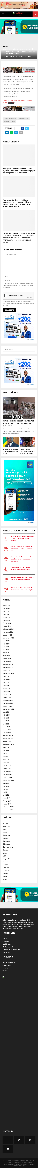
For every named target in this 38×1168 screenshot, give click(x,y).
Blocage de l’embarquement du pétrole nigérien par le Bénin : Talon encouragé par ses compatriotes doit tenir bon (19, 170)
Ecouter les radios (9, 962)
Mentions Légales (8, 947)
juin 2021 (6, 789)
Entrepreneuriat (8, 847)
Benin (5, 832)
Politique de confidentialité (11, 950)
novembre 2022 (8, 739)
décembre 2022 (8, 736)
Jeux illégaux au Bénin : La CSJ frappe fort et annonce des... (20, 568)
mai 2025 (6, 650)
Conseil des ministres (10, 118)
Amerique (6, 826)
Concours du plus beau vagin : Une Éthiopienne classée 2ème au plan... (22, 589)
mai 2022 (6, 756)
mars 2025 (6, 656)
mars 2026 (6, 620)
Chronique (6, 835)
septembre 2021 (8, 780)
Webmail (5, 971)
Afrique (5, 823)
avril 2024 (6, 688)
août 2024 (6, 676)
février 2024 (7, 694)
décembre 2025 (8, 629)
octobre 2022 (7, 742)
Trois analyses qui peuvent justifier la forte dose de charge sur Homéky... (22, 538)
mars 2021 (6, 798)
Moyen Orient (7, 859)
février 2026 (7, 623)
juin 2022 (6, 753)
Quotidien (6, 871)
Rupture (6, 121)
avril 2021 (6, 795)
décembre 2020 (8, 807)
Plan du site (6, 952)
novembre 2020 (8, 810)
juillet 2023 (6, 715)
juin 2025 (6, 647)
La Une (5, 853)
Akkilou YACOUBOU (11, 56)
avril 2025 (6, 653)
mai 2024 (6, 685)
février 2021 (7, 801)
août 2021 (6, 783)
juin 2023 (6, 718)
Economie (6, 841)
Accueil (5, 938)
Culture (5, 838)
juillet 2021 (6, 786)
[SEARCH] (33, 350)
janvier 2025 (7, 662)
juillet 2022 (6, 750)
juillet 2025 (6, 644)
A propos (6, 941)
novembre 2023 (8, 703)
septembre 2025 (8, 638)
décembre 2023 (8, 700)
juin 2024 (6, 682)
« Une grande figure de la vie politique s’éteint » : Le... (10, 451)
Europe (5, 850)
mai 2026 (6, 614)
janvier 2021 (7, 804)
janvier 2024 (7, 697)
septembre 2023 (8, 709)
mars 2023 (6, 727)
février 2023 (7, 730)
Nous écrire (6, 968)
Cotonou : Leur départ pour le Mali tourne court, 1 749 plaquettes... (18, 422)
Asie (4, 829)
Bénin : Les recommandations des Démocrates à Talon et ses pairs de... (22, 549)
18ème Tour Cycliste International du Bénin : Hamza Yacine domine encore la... (22, 559)
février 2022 (7, 765)
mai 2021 (6, 792)
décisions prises (24, 118)
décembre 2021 (8, 771)
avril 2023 (6, 724)
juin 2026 (6, 611)
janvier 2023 (7, 733)
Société (5, 874)
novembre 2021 (8, 774)
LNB (4, 856)
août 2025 (6, 641)
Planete (5, 865)
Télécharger (11, 102)
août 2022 (6, 747)
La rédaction (7, 944)
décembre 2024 (8, 664)
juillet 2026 (6, 608)
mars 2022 (6, 762)
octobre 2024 (7, 670)
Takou (5, 879)
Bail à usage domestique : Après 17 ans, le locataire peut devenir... (22, 578)
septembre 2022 (8, 744)
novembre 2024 (8, 667)
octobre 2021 (7, 777)
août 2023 (6, 712)
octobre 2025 (7, 635)
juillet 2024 (6, 679)
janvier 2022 (7, 768)
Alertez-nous (7, 965)
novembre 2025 (8, 632)
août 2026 (6, 605)
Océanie (6, 862)
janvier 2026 (7, 626)
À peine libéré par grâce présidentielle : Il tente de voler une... (27, 451)
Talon (13, 121)
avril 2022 (6, 759)
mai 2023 (6, 721)
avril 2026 (6, 617)
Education (6, 844)
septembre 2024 (8, 673)
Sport (5, 876)
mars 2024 (6, 691)
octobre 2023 (7, 706)
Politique (6, 46)
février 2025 (7, 659)
